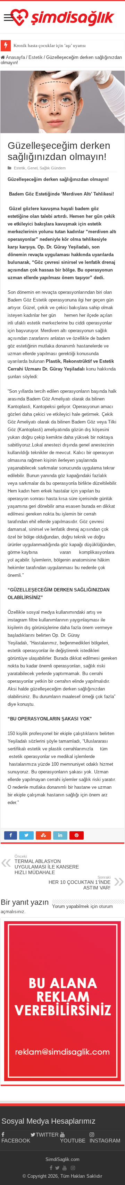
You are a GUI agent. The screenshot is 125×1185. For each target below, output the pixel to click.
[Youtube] (64, 1168)
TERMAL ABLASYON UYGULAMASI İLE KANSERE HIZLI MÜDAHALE (47, 864)
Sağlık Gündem (53, 168)
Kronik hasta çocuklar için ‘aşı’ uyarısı (50, 45)
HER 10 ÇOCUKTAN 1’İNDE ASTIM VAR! (79, 882)
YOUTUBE (72, 1141)
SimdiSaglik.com (62, 1159)
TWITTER (47, 1135)
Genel (32, 168)
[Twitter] (57, 1168)
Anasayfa (15, 57)
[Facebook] (51, 1168)
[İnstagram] (73, 1168)
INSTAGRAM (104, 1141)
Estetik (35, 57)
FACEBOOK (15, 1141)
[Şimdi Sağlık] (62, 16)
